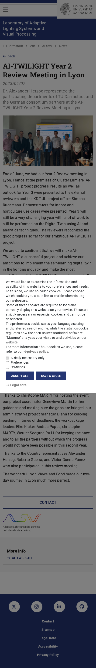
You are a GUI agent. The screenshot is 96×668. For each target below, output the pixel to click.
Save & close (51, 376)
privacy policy (37, 351)
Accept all (19, 376)
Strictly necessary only (28, 358)
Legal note (18, 385)
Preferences (20, 362)
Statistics (18, 367)
